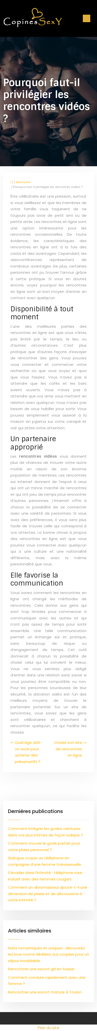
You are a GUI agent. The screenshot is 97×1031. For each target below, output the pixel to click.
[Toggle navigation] (86, 18)
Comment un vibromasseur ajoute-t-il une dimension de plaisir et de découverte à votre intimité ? (47, 894)
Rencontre (23, 182)
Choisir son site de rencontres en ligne (68, 749)
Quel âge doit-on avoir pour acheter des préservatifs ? (28, 752)
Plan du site (48, 1027)
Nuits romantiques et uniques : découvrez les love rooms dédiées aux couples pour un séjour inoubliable (48, 954)
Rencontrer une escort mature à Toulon (45, 992)
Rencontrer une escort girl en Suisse (41, 969)
